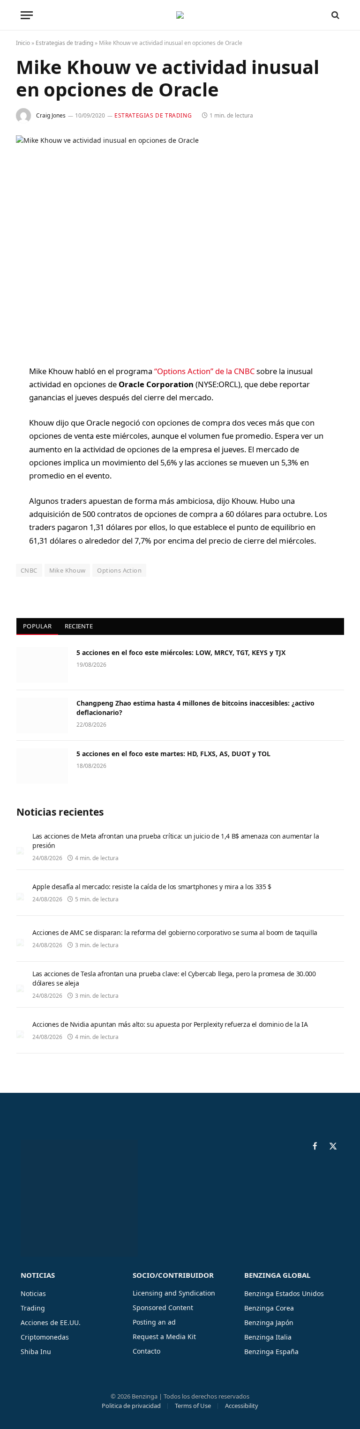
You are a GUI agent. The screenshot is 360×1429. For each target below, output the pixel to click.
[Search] (334, 15)
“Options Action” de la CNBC (204, 371)
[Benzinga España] (180, 15)
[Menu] (27, 15)
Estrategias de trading (64, 43)
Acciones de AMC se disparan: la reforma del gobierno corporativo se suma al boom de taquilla (174, 932)
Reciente (79, 626)
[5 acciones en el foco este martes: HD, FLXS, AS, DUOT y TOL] (42, 766)
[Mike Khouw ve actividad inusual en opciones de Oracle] (180, 242)
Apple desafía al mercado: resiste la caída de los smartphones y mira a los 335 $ (151, 886)
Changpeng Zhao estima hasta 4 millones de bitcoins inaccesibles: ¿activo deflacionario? (195, 708)
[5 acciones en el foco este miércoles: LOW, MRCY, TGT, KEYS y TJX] (42, 665)
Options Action (119, 570)
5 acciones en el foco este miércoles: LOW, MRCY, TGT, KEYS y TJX (180, 652)
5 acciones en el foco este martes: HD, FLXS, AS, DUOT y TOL (173, 753)
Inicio (23, 43)
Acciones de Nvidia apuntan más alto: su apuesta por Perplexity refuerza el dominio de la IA (170, 1024)
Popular (37, 626)
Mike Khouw (67, 570)
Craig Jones (51, 115)
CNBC (29, 570)
